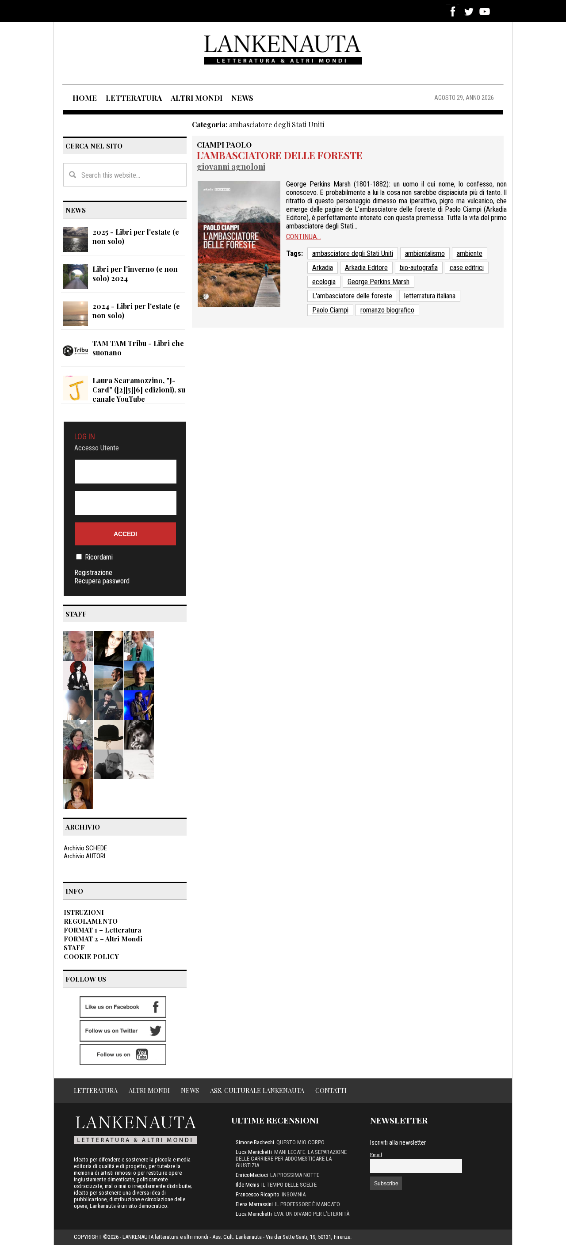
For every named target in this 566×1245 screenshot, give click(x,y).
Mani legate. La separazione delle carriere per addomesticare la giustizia (291, 1159)
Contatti (331, 1090)
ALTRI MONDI (196, 98)
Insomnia (294, 1194)
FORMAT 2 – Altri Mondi (103, 938)
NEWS (242, 98)
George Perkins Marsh (378, 282)
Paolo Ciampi (330, 310)
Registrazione (93, 572)
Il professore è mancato (307, 1204)
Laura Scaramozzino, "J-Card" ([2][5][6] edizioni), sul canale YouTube (139, 390)
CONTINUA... (303, 236)
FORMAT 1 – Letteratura (102, 929)
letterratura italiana (429, 296)
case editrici (467, 267)
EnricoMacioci (252, 1175)
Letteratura (96, 1090)
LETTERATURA (134, 98)
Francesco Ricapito (257, 1194)
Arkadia (322, 267)
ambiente (469, 253)
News (190, 1090)
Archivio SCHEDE (85, 848)
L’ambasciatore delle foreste (280, 155)
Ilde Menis (247, 1184)
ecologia (324, 282)
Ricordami (99, 557)
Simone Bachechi (255, 1142)
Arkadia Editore (366, 267)
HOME (85, 98)
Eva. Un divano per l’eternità (311, 1214)
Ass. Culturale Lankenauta (257, 1090)
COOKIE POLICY (91, 956)
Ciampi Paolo (224, 144)
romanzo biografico (387, 310)
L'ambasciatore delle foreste (352, 296)
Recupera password (102, 581)
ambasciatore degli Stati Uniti (352, 253)
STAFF (74, 947)
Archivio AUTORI (84, 856)
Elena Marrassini (254, 1204)
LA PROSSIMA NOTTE (294, 1175)
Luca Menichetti (254, 1152)
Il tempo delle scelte (289, 1184)
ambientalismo (425, 253)
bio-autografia (419, 267)
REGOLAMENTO (91, 921)
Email (376, 1154)
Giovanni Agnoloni (231, 166)
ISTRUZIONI (84, 912)
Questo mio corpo (300, 1142)
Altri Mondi (149, 1090)
